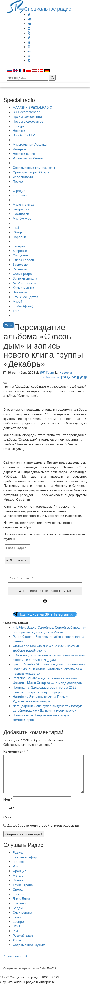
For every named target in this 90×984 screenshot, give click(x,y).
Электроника (22, 912)
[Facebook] (62, 377)
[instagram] (29, 51)
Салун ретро (22, 273)
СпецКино (20, 255)
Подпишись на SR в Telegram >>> (47, 614)
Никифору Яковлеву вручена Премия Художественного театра (41, 698)
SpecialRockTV (24, 135)
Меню (8, 325)
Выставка (20, 292)
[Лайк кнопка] (5, 383)
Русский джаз (23, 935)
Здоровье (20, 250)
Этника (18, 880)
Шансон (19, 861)
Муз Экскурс (22, 218)
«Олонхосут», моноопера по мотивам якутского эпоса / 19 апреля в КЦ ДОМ (49, 657)
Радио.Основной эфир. (25, 854)
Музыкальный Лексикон (30, 144)
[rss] (29, 60)
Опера (18, 889)
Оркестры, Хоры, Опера (31, 172)
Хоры (17, 940)
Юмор (17, 232)
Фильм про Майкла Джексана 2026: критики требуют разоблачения (46, 648)
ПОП (16, 926)
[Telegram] (29, 19)
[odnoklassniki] (29, 32)
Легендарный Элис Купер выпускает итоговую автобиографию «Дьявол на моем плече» (48, 708)
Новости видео (24, 153)
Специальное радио (47, 8)
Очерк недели (23, 259)
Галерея (19, 246)
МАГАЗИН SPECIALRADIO (32, 107)
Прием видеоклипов (28, 121)
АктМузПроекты (24, 282)
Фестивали (21, 213)
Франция (19, 870)
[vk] (29, 23)
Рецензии (20, 269)
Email (8, 808)
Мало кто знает (24, 204)
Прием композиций (27, 116)
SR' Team (47, 372)
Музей (17, 301)
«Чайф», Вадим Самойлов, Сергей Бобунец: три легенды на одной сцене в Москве (50, 629)
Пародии (19, 236)
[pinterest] (29, 56)
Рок (15, 866)
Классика (20, 893)
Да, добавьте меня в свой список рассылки (42, 825)
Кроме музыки (23, 287)
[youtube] (29, 46)
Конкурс (19, 125)
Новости (19, 130)
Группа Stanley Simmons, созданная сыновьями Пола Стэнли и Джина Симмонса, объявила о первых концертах (49, 669)
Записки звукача (25, 278)
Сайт (7, 817)
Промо (18, 181)
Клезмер (19, 903)
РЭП (16, 930)
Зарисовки (20, 264)
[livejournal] (29, 37)
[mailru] (29, 42)
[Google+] (69, 377)
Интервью (20, 149)
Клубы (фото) (23, 306)
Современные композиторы (34, 167)
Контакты (20, 195)
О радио (19, 190)
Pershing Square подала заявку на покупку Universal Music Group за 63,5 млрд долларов (47, 680)
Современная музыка (29, 944)
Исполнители (23, 176)
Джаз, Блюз (21, 898)
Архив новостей (15, 956)
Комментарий (15, 751)
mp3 (16, 227)
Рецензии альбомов (28, 158)
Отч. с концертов (25, 296)
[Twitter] (29, 14)
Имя (7, 799)
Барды (18, 907)
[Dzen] (29, 28)
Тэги (16, 310)
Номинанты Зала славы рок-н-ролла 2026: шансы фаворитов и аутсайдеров (45, 689)
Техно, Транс (23, 884)
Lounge (18, 921)
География (21, 209)
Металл (18, 875)
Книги (17, 917)
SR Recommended (26, 112)
